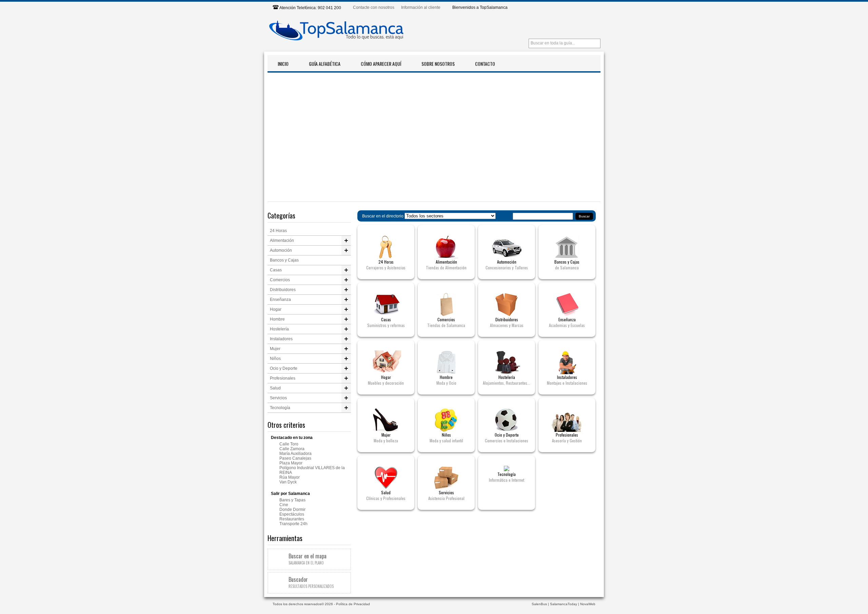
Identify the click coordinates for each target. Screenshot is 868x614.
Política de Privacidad (353, 604)
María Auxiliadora (295, 453)
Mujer (275, 348)
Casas (276, 270)
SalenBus (539, 604)
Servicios (278, 398)
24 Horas (278, 230)
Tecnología (280, 407)
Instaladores (281, 339)
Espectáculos (291, 514)
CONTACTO (485, 63)
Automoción (281, 250)
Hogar (275, 309)
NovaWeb (587, 604)
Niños (275, 358)
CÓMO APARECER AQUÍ (381, 63)
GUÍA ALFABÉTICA (324, 63)
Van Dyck (288, 482)
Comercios (280, 279)
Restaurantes (291, 519)
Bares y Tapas (292, 500)
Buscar (584, 216)
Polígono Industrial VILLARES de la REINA (312, 470)
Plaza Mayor (290, 463)
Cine (283, 504)
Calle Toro (288, 444)
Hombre (277, 319)
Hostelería (279, 329)
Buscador (311, 582)
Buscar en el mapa (308, 558)
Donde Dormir (292, 509)
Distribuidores (283, 289)
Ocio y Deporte (283, 368)
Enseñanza (280, 299)
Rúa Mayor (289, 477)
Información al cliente (420, 7)
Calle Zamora (291, 448)
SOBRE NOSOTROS (438, 63)
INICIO (283, 63)
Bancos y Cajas (284, 260)
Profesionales (282, 378)
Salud (275, 388)
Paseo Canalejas (295, 458)
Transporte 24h (293, 523)
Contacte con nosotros (373, 7)
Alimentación (282, 240)
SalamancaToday (563, 604)
